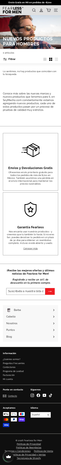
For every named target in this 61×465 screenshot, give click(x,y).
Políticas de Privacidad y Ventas (29, 454)
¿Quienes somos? (11, 359)
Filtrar (12, 59)
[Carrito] (49, 10)
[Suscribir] (50, 291)
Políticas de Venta (43, 451)
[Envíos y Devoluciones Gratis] (30, 150)
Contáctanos (9, 367)
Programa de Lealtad (13, 371)
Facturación (9, 375)
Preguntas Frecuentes (14, 363)
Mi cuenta (8, 379)
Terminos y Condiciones (17, 451)
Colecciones (17, 32)
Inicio (5, 32)
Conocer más (30, 248)
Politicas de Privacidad (29, 444)
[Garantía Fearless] (30, 209)
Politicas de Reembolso (28, 447)
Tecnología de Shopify (29, 458)
